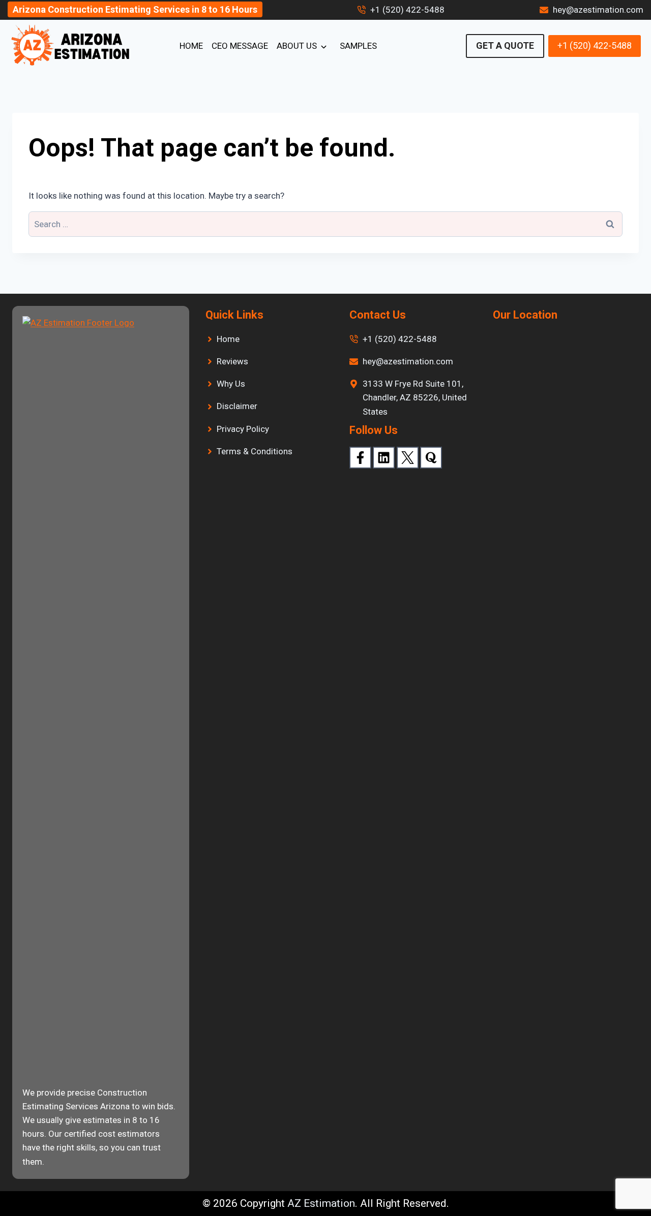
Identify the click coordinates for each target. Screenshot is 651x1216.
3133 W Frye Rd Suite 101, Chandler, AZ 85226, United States (415, 397)
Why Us (231, 384)
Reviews (232, 361)
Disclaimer (237, 406)
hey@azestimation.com (598, 10)
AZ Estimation (321, 1203)
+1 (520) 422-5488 (407, 10)
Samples (358, 46)
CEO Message (240, 46)
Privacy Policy (243, 429)
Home (191, 46)
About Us (297, 46)
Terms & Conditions (254, 451)
